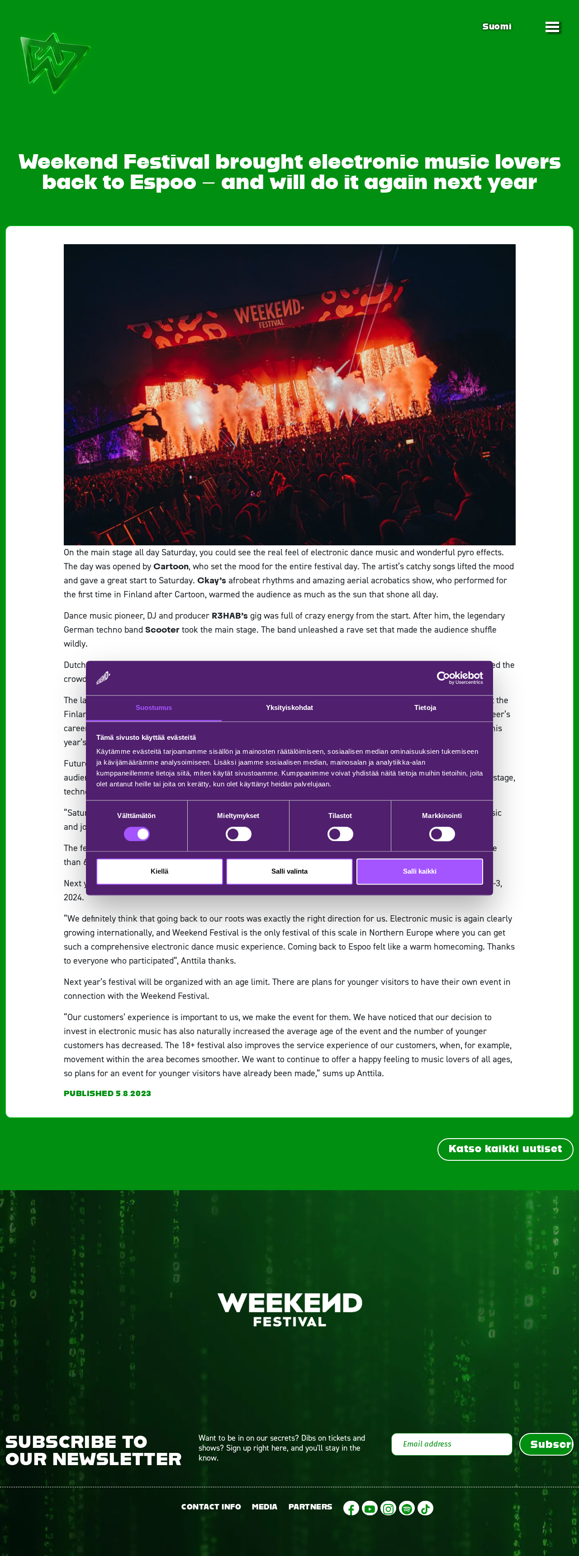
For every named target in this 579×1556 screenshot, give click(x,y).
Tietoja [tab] (425, 708)
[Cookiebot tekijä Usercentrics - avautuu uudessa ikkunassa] (443, 678)
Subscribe (552, 1444)
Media (265, 1507)
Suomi (497, 26)
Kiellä (159, 871)
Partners (310, 1507)
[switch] (239, 834)
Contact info (211, 1507)
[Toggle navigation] (552, 26)
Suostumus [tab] (154, 708)
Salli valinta (289, 871)
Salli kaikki (420, 871)
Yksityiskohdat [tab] (289, 708)
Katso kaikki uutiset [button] (505, 1148)
